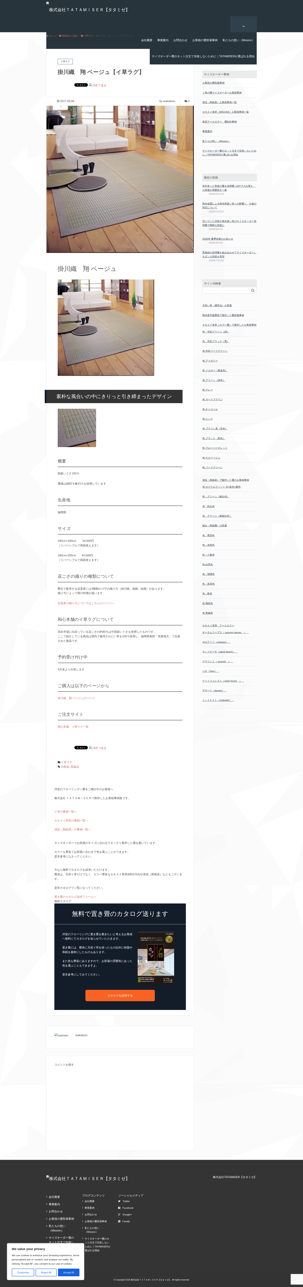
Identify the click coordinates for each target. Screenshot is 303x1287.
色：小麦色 (208, 554)
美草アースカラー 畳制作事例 (219, 121)
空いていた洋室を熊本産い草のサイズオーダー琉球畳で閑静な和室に (229, 223)
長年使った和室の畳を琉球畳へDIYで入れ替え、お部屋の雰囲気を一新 (228, 188)
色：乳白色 (208, 506)
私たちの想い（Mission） (239, 40)
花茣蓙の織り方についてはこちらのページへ (86, 603)
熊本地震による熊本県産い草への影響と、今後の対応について (229, 205)
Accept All (68, 1272)
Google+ (127, 1214)
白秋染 (65, 766)
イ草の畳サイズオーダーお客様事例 (222, 92)
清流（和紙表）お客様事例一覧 (219, 102)
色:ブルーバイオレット (215, 448)
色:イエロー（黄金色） (215, 370)
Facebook (127, 1207)
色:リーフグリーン (212, 467)
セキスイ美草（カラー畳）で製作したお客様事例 (229, 324)
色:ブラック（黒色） (213, 438)
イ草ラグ (66, 762)
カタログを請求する (120, 995)
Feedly (126, 1221)
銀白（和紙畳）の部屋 (214, 525)
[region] (45, 1261)
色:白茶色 (207, 564)
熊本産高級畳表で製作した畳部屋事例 (223, 315)
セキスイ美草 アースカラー (218, 625)
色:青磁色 (207, 613)
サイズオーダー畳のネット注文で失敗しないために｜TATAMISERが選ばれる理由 (203, 56)
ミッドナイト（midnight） (218, 700)
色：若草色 (208, 583)
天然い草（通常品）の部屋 (217, 305)
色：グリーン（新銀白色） (217, 516)
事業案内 (163, 40)
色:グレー (207, 389)
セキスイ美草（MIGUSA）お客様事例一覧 (225, 112)
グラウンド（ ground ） (217, 661)
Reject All (46, 1272)
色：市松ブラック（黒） (215, 341)
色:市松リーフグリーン (215, 351)
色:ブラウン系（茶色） (215, 428)
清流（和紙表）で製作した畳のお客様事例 (225, 480)
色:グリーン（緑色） (213, 380)
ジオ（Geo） (210, 671)
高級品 (75, 766)
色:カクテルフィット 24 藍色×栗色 (221, 486)
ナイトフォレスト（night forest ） (223, 680)
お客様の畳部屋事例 (205, 40)
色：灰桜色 (208, 545)
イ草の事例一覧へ (65, 811)
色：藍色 (207, 593)
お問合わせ (180, 40)
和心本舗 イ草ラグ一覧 (73, 726)
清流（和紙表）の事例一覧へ (72, 829)
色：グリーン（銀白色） (215, 496)
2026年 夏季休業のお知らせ (217, 238)
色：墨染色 (208, 535)
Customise (23, 1272)
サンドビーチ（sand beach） (219, 651)
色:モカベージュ (211, 457)
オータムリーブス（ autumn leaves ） (225, 632)
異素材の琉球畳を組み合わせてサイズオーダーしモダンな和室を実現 (229, 254)
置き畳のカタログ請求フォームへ (75, 896)
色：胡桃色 (208, 574)
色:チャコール (210, 409)
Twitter (126, 1201)
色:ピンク (207, 419)
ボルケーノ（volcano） (216, 642)
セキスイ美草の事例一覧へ (71, 820)
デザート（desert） (214, 690)
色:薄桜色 (207, 603)
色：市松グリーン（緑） (215, 331)
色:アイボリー (210, 360)
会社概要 (146, 40)
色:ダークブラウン (212, 399)
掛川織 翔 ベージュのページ (76, 698)
